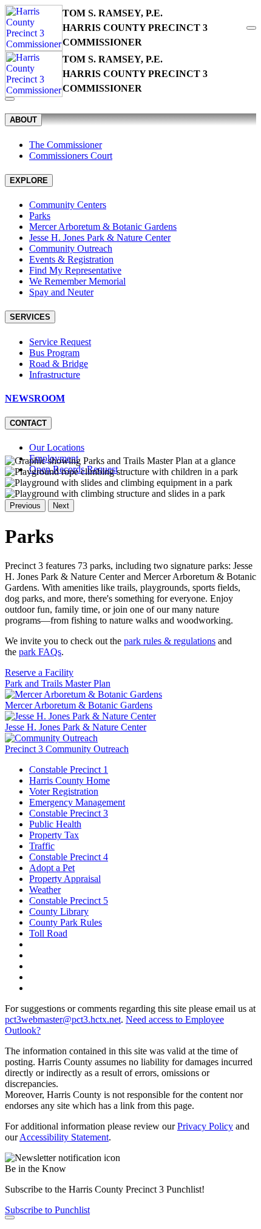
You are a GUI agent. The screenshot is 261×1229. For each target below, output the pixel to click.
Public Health (55, 824)
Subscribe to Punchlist (47, 1210)
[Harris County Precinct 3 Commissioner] (34, 28)
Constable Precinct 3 (68, 813)
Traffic (42, 846)
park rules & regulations (169, 641)
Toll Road (48, 933)
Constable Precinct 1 (68, 769)
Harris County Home (69, 780)
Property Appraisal (65, 879)
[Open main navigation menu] (251, 28)
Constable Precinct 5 (68, 900)
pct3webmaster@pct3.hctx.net (63, 1019)
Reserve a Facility (39, 672)
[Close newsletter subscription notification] (10, 1217)
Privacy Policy (205, 1126)
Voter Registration (63, 791)
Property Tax (54, 835)
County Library (59, 911)
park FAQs (40, 652)
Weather (45, 889)
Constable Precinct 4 (68, 857)
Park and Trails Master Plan (57, 683)
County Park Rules (65, 922)
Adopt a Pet (52, 868)
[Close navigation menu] (10, 99)
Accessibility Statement (64, 1137)
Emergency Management (77, 802)
